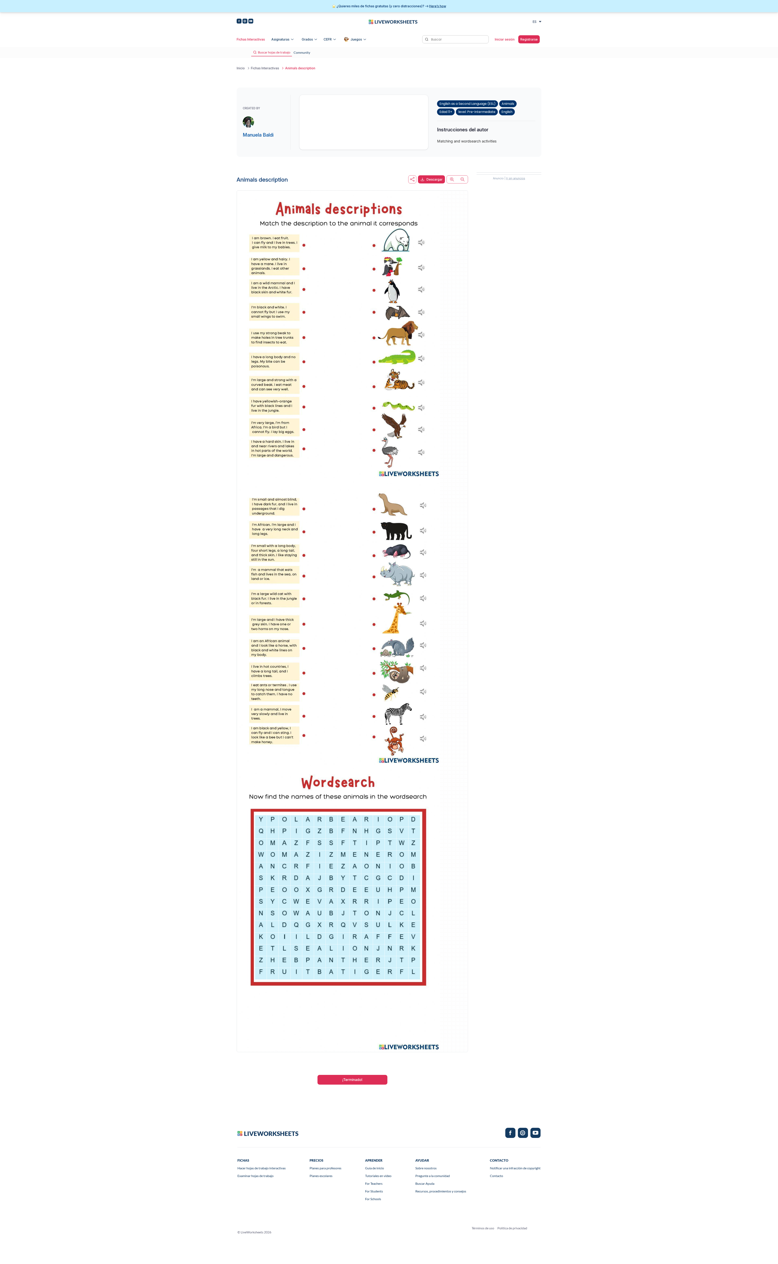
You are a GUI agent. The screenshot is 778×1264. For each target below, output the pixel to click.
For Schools (373, 1199)
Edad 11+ (445, 111)
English (506, 111)
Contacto (496, 1176)
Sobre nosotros (426, 1168)
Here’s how (437, 6)
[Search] (427, 39)
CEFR (328, 39)
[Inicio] (393, 21)
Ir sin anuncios (515, 178)
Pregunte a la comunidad (432, 1176)
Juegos (356, 39)
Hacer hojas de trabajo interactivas (261, 1168)
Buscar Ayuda (424, 1183)
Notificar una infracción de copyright (515, 1168)
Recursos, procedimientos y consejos (440, 1191)
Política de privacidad (512, 1228)
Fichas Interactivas (251, 39)
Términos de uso (483, 1228)
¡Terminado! (352, 1080)
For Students (374, 1191)
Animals (508, 103)
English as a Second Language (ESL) (467, 103)
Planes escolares (321, 1176)
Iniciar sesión (505, 39)
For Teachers (374, 1183)
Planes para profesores (325, 1168)
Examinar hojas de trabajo (255, 1176)
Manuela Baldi (258, 135)
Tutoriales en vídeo (378, 1176)
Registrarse (529, 39)
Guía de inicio (374, 1168)
